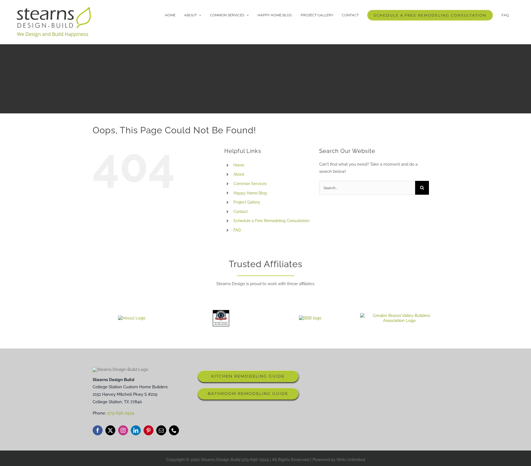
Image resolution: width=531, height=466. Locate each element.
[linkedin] (136, 430)
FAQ (237, 230)
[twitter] (110, 430)
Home (238, 165)
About (238, 174)
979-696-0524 (120, 413)
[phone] (174, 430)
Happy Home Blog (250, 193)
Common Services (250, 183)
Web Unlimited (350, 459)
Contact (240, 211)
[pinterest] (148, 430)
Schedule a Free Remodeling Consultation (271, 220)
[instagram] (123, 430)
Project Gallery (246, 202)
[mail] (161, 430)
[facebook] (98, 430)
